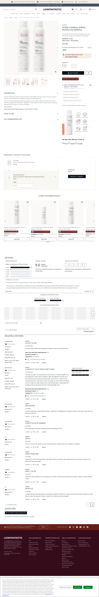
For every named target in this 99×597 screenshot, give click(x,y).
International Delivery (34, 549)
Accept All (88, 587)
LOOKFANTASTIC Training (84, 546)
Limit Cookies (77, 587)
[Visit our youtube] (80, 527)
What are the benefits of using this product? (72, 100)
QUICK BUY (17, 239)
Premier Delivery (33, 553)
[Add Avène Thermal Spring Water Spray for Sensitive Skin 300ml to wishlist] (27, 202)
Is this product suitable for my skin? (70, 91)
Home (5, 17)
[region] (49, 587)
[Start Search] (36, 9)
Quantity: (65, 62)
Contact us (31, 551)
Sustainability (48, 547)
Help (30, 540)
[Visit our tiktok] (84, 527)
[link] (83, 9)
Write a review (66, 40)
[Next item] (94, 221)
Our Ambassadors (66, 553)
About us (64, 540)
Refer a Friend (65, 560)
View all (90, 47)
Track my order (32, 554)
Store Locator (81, 540)
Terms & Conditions (50, 540)
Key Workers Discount (67, 561)
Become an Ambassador (68, 563)
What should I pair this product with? (70, 97)
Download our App (33, 542)
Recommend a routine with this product (71, 94)
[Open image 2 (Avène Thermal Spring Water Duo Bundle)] (17, 82)
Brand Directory (66, 544)
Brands (11, 17)
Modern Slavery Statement (51, 546)
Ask (90, 85)
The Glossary (65, 542)
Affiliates (64, 554)
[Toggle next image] (57, 48)
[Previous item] (5, 221)
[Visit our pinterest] (87, 527)
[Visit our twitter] (73, 527)
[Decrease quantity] (64, 66)
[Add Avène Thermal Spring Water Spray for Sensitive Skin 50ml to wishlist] (55, 202)
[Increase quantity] (74, 66)
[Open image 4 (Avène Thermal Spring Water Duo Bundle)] (35, 82)
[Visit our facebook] (70, 527)
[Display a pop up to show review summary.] (16, 233)
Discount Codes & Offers (68, 549)
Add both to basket (76, 176)
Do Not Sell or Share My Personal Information (12, 554)
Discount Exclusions (33, 544)
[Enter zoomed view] (55, 72)
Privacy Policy (48, 542)
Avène (16, 17)
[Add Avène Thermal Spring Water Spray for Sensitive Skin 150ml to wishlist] (82, 202)
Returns (30, 546)
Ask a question (75, 40)
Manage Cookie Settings (65, 587)
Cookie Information (50, 544)
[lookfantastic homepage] (52, 9)
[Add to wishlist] (88, 73)
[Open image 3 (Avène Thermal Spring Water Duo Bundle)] (26, 82)
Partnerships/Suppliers (67, 556)
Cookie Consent (8, 551)
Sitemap (64, 558)
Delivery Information (34, 547)
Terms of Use (5, 595)
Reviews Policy (48, 549)
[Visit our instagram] (77, 527)
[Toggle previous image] (5, 48)
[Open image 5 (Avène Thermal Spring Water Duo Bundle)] (44, 82)
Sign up (43, 527)
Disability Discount (66, 551)
